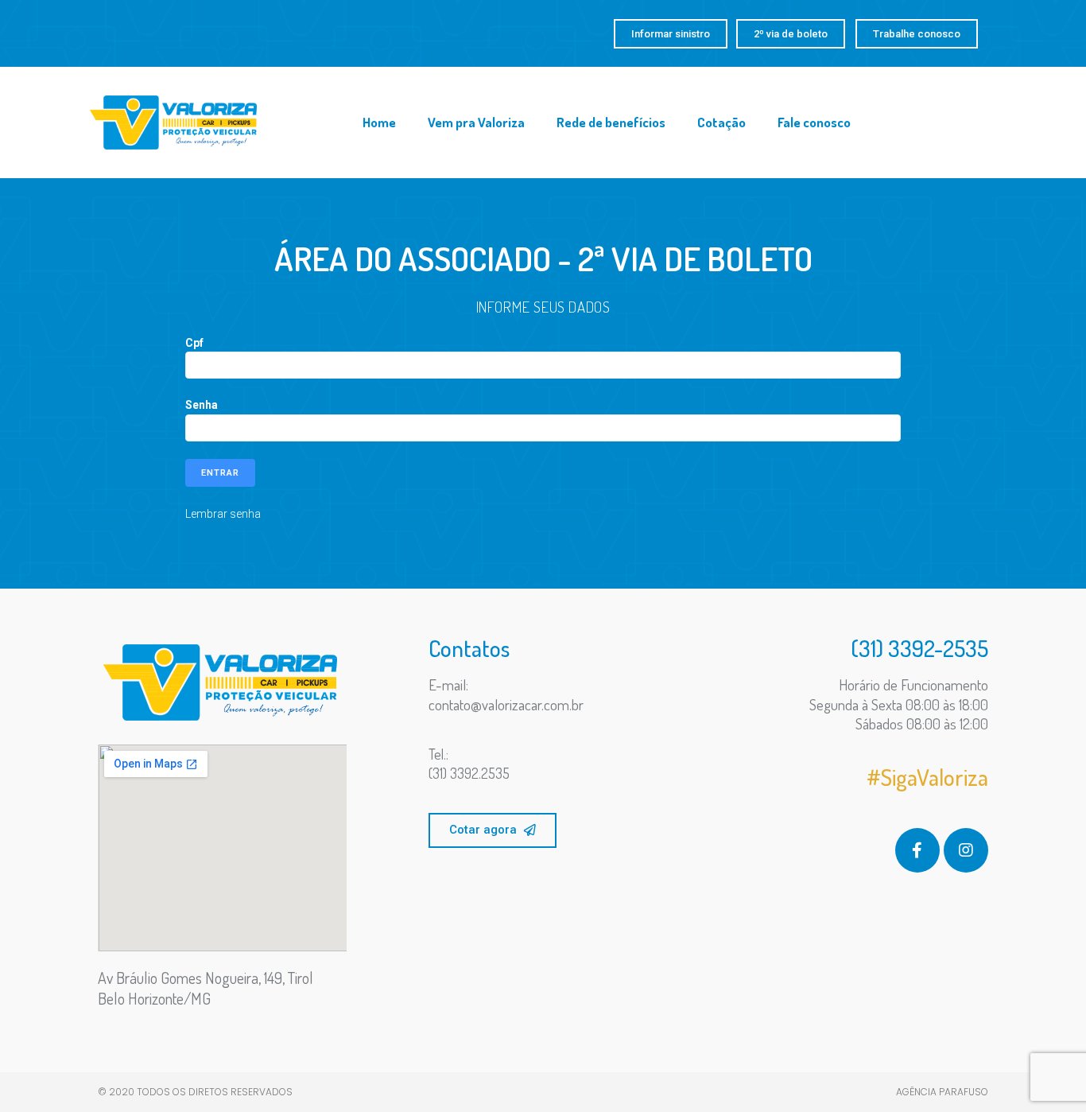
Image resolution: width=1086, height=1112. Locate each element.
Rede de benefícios (611, 122)
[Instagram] (966, 850)
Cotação (721, 122)
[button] (670, 34)
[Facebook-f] (917, 850)
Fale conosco (814, 122)
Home (379, 122)
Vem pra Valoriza (476, 122)
